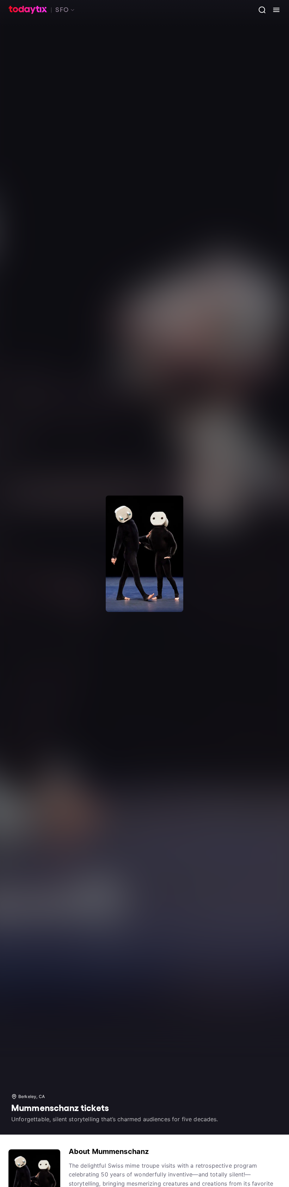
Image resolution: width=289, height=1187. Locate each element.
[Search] (259, 10)
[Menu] (273, 10)
